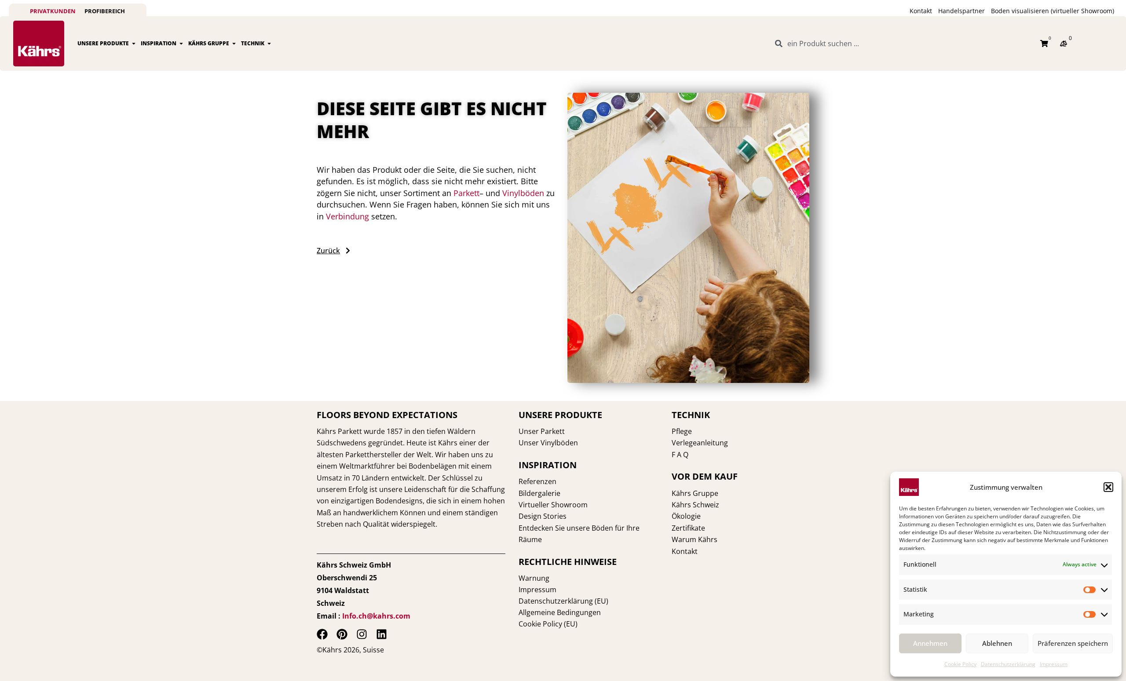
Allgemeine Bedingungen (560, 612)
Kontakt (921, 11)
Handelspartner (961, 11)
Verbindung (347, 216)
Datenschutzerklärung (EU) (563, 601)
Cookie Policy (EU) (548, 624)
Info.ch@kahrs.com (376, 616)
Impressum (1054, 664)
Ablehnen (997, 643)
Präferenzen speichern (1073, 643)
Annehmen (930, 643)
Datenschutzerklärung (1008, 664)
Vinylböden (523, 193)
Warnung (534, 578)
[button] (1108, 487)
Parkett (466, 193)
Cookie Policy (960, 664)
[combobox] (902, 43)
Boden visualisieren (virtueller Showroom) (1052, 11)
